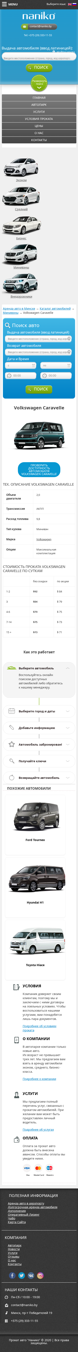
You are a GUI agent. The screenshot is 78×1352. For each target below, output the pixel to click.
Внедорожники (21, 296)
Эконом (21, 180)
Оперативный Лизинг (24, 1215)
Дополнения (17, 1211)
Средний (21, 209)
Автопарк (39, 105)
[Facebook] (12, 1278)
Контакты (39, 140)
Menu (13, 4)
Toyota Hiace (35, 965)
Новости (14, 1249)
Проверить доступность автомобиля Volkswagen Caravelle (39, 469)
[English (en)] (70, 4)
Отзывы (13, 1256)
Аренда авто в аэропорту (26, 1203)
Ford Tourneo (35, 840)
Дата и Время (18, 359)
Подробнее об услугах (38, 1130)
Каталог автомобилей (55, 308)
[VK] (31, 1278)
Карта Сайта (17, 1222)
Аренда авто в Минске (19, 308)
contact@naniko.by (41, 26)
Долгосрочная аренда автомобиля (32, 1207)
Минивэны (21, 267)
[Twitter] (21, 1278)
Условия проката (39, 119)
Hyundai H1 (35, 902)
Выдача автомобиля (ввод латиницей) (38, 332)
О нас (39, 133)
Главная (39, 98)
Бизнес (21, 238)
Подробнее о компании (39, 1079)
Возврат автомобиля (24, 346)
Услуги (39, 112)
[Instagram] (40, 1278)
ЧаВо (11, 1218)
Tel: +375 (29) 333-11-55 (38, 35)
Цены (39, 126)
